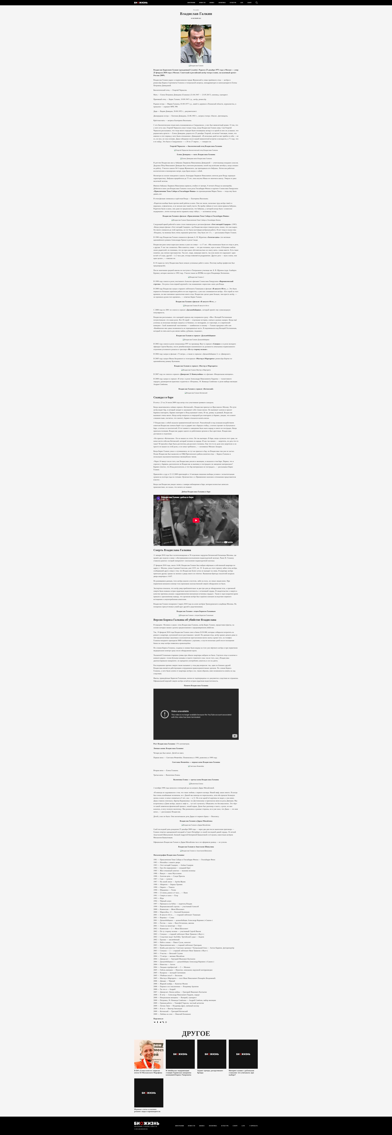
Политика (222, 2)
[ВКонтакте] (154, 1022)
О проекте (253, 1126)
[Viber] (163, 1022)
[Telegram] (160, 1022)
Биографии (191, 2)
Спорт (249, 2)
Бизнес (211, 2)
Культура (233, 2)
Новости (202, 2)
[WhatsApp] (166, 1022)
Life (241, 2)
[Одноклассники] (157, 1022)
